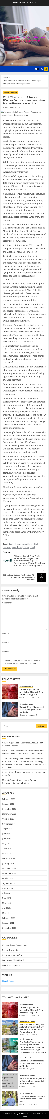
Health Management (11, 965)
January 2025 (8, 863)
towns (14, 547)
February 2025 (8, 858)
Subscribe (46, 69)
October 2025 (8, 819)
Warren (26, 547)
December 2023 (9, 928)
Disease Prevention (10, 92)
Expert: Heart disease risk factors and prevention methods (31, 709)
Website (5, 651)
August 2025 (7, 829)
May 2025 (6, 843)
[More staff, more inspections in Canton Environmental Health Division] (10, 1081)
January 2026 (8, 804)
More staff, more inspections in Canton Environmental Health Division (32, 1081)
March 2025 (7, 853)
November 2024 (9, 873)
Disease (18, 544)
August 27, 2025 (18, 107)
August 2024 (7, 888)
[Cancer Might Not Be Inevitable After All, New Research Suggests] (10, 691)
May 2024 (6, 903)
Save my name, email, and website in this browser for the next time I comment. (22, 662)
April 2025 (6, 848)
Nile (35, 544)
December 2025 (9, 809)
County (11, 544)
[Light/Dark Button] (37, 69)
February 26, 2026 (28, 697)
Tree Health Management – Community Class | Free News (32, 1099)
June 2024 (6, 898)
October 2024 (8, 878)
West (32, 547)
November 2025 (9, 814)
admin (7, 107)
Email (5, 642)
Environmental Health (12, 955)
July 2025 (6, 834)
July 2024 (6, 893)
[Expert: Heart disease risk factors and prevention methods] (10, 709)
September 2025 (9, 824)
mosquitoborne (27, 544)
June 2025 (6, 838)
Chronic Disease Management (15, 945)
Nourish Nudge (8, 981)
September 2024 (9, 883)
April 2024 (6, 908)
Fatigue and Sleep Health (13, 960)
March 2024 (7, 913)
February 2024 (8, 918)
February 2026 (8, 799)
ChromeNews (35, 1113)
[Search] (41, 69)
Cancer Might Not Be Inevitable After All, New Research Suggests (31, 692)
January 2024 (8, 923)
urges (20, 547)
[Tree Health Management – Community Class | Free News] (10, 1098)
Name (5, 633)
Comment (7, 603)
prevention (7, 547)
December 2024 (9, 868)
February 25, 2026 (28, 715)
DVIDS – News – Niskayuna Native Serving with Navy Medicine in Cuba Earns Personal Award (31, 1028)
